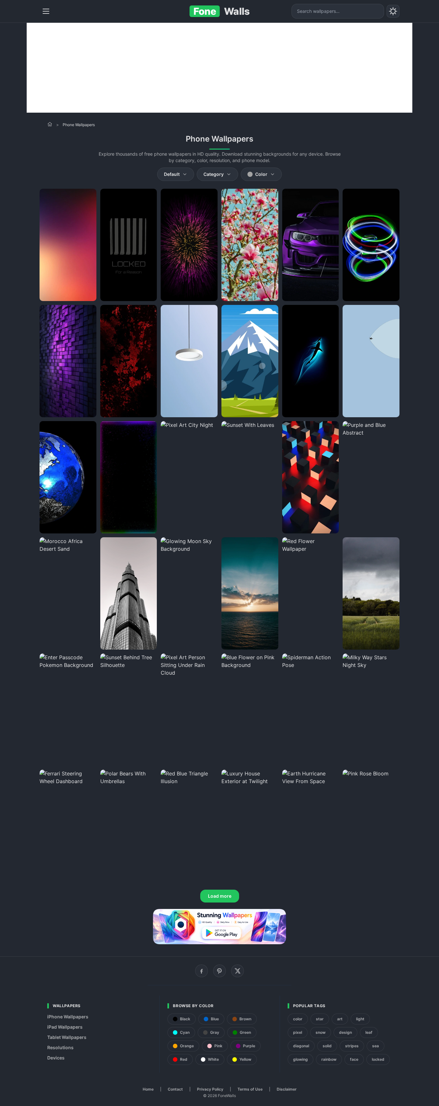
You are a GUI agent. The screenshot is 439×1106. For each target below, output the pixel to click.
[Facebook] (201, 970)
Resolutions (60, 1047)
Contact (175, 1089)
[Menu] (46, 11)
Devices (56, 1057)
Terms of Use (250, 1089)
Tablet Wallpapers (66, 1037)
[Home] (49, 124)
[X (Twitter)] (237, 970)
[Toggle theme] (393, 11)
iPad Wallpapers (65, 1027)
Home (148, 1089)
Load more (219, 896)
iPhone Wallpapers (67, 1016)
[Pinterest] (219, 970)
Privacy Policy (210, 1089)
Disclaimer (287, 1089)
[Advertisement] (219, 68)
